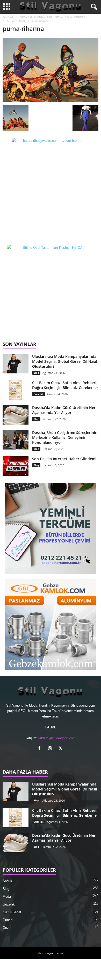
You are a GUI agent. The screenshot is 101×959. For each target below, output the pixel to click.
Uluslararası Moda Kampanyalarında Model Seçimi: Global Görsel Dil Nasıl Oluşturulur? (64, 361)
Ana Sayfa (9, 17)
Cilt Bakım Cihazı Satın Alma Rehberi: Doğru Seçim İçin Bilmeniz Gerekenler (65, 385)
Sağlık (7, 881)
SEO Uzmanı (28, 711)
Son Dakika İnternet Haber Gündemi (64, 458)
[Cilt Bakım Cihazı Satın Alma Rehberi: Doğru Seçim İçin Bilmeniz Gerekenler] (15, 390)
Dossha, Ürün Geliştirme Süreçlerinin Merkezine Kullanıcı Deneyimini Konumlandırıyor (64, 437)
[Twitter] (61, 749)
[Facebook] (40, 749)
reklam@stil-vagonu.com (57, 738)
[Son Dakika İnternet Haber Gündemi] (15, 466)
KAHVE (50, 727)
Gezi (6, 928)
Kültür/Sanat (12, 912)
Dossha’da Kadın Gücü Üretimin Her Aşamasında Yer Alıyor (64, 410)
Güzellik (38, 394)
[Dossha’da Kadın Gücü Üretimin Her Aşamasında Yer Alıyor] (15, 415)
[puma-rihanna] (50, 70)
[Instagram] (51, 749)
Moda (7, 896)
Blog (36, 372)
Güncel (8, 920)
